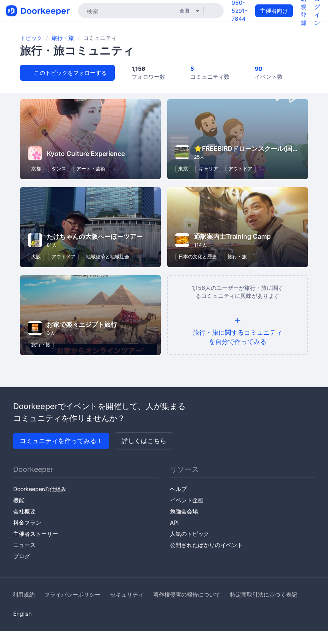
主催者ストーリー (35, 533)
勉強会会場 (184, 511)
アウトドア (240, 169)
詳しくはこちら (144, 441)
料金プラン (27, 522)
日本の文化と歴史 (197, 257)
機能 (18, 500)
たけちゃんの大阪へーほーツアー (95, 236)
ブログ (21, 556)
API (174, 522)
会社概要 (24, 511)
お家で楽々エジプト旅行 (82, 324)
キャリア (208, 169)
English (22, 613)
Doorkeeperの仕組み (39, 488)
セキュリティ (127, 594)
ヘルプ (178, 488)
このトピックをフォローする (69, 72)
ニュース (24, 544)
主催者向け (274, 10)
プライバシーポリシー (72, 594)
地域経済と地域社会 (107, 257)
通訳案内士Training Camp (232, 236)
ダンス (59, 169)
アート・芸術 (90, 169)
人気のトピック (189, 533)
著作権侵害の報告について (186, 594)
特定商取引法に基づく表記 (263, 594)
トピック (31, 37)
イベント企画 (187, 500)
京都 (36, 169)
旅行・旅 (63, 37)
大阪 (36, 257)
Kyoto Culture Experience (86, 154)
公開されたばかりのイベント (206, 544)
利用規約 (23, 594)
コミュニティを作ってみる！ (61, 441)
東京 (183, 169)
